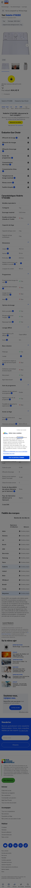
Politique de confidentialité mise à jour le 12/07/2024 (15, 451)
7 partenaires (20, 437)
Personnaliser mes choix (9, 453)
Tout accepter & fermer (16, 457)
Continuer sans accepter (21, 429)
